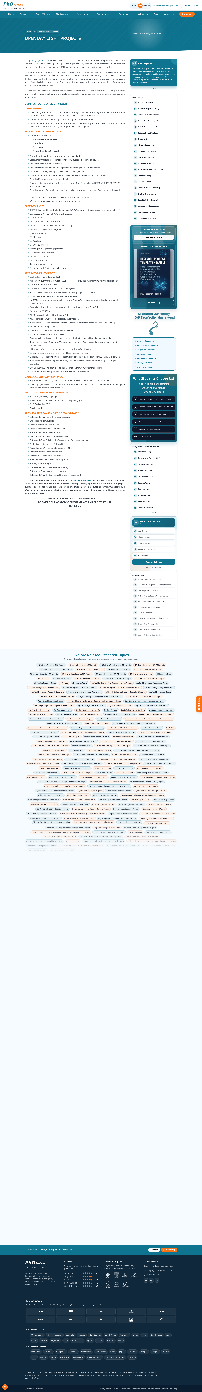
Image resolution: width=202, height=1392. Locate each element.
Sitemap (173, 1388)
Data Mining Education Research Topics (43, 799)
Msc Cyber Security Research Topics (46, 958)
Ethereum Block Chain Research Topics (109, 831)
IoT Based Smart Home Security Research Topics (58, 889)
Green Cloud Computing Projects (108, 858)
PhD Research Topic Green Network (91, 1043)
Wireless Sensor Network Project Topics (156, 1231)
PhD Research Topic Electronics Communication (89, 1038)
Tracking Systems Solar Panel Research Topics (142, 1204)
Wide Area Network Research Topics (45, 1222)
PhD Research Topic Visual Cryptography (156, 1088)
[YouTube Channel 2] (151, 1280)
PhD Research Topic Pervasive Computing (51, 1074)
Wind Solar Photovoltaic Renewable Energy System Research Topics (89, 1222)
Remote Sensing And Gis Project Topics (127, 1124)
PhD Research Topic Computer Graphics (153, 1025)
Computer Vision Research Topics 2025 (160, 764)
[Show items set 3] (155, 512)
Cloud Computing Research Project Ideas (116, 741)
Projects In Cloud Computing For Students (61, 1119)
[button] (153, 88)
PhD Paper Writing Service (148, 631)
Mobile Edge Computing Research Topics (115, 953)
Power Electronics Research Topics (121, 1110)
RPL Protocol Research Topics (131, 1173)
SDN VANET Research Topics (107, 1151)
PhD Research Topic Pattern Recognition (122, 1070)
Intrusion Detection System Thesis (156, 885)
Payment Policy (139, 1388)
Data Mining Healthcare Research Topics (79, 799)
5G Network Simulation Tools (119, 669)
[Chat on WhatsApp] (5, 1387)
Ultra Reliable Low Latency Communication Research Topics (115, 1209)
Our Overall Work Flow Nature (78, 1003)
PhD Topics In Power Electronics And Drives (52, 1106)
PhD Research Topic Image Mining (154, 1043)
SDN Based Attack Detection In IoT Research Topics (123, 1146)
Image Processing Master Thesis (146, 871)
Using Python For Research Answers (157, 1209)
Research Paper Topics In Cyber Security (94, 1137)
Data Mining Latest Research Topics (113, 799)
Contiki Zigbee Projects (36, 777)
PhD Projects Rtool (47, 1016)
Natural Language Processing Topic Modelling (89, 971)
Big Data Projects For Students (133, 710)
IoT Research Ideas (90, 894)
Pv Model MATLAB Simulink (91, 1119)
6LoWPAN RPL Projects (61, 678)
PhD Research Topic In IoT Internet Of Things (88, 1052)
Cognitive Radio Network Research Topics (54, 755)
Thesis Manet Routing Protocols (80, 1200)
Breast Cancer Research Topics (97, 723)
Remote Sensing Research (156, 1124)
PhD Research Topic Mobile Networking (123, 1061)
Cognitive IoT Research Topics (99, 750)
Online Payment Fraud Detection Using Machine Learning (60, 998)
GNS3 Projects (86, 858)
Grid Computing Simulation (47, 862)
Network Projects (45, 976)
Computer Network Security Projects (47, 759)
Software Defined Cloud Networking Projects (44, 1182)
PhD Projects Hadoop (124, 1011)
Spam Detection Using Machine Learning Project (152, 1191)
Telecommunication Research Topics (112, 1195)
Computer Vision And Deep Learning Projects (122, 764)
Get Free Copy (153, 302)
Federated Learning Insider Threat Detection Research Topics (152, 840)
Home (11, 14)
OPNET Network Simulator (129, 998)
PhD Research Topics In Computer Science (60, 1097)
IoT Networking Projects (69, 894)
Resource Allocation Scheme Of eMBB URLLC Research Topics (53, 1173)
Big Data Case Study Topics (39, 710)
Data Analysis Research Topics (105, 795)
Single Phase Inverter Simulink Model (143, 1160)
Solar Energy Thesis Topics (97, 1186)
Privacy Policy (105, 1388)
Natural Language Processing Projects (155, 967)
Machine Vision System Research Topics (139, 925)
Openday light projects (80, 480)
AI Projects (64, 683)
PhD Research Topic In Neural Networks (147, 1065)
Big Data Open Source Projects (88, 710)
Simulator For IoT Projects (54, 1160)
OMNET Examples (137, 994)
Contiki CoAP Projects (102, 768)
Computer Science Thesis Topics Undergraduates (82, 764)
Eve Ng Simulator (135, 831)
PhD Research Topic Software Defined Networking (153, 1079)
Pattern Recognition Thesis (44, 1007)
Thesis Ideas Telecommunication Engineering (115, 1200)
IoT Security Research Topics (159, 894)
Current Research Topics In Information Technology (64, 786)
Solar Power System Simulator (43, 1191)
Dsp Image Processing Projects (157, 822)
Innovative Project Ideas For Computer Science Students (140, 880)
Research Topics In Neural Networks (142, 1164)
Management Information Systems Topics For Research (97, 930)
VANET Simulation (81, 1213)
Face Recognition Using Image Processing (142, 835)
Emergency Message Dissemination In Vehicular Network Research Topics (61, 831)
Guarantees (124, 14)
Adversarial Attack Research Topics (117, 678)
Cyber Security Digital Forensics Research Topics (55, 790)
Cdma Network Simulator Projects (44, 732)
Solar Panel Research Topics (155, 1186)
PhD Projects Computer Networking (67, 1011)
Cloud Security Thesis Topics (54, 750)
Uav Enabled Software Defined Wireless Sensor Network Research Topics (59, 1209)
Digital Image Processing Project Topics (44, 817)
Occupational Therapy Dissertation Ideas (94, 994)
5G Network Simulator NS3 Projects (44, 674)
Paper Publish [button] (83, 14)
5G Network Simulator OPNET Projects (111, 674)
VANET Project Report (45, 1213)
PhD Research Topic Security (156, 1074)
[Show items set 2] (153, 512)
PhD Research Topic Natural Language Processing (58, 1065)
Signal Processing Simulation (87, 1155)
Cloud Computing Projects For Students (152, 737)
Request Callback (154, 562)
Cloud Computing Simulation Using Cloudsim (50, 746)
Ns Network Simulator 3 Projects (68, 989)
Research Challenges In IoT (149, 1128)
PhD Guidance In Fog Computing (155, 1007)
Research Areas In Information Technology (118, 1128)
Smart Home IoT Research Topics (123, 1177)
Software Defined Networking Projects (160, 1182)
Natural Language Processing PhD (85, 967)
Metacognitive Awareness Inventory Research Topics (151, 944)
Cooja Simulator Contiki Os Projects (93, 777)
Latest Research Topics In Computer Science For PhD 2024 (58, 907)
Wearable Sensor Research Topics (143, 1218)
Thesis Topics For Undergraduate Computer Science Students (66, 1204)
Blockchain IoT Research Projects (80, 719)
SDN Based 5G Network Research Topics (83, 1146)
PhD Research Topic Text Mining (161, 1083)
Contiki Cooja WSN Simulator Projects (77, 773)
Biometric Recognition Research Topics (120, 714)
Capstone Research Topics (152, 728)
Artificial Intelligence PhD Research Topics (79, 687)
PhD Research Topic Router (104, 1074)
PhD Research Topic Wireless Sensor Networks (154, 1092)
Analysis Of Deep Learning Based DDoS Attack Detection (100, 696)
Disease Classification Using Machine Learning (51, 822)
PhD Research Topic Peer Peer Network (157, 1070)
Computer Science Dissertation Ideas (154, 759)
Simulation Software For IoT (160, 1155)
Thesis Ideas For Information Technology (48, 1200)
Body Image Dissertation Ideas (109, 719)
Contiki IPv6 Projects (104, 773)
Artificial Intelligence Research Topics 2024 (84, 692)
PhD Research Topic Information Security (121, 1047)
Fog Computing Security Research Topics (95, 849)
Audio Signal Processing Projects (50, 701)
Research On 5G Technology (105, 1133)
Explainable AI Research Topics (158, 831)
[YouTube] (146, 1280)
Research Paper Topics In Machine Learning (131, 1137)
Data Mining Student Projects (159, 804)
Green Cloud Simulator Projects (137, 858)
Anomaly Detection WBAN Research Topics (57, 696)
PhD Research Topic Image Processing (41, 1047)
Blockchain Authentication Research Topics (46, 719)
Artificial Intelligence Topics (160, 692)
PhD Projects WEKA (85, 1016)
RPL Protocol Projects (107, 1173)
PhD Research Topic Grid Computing (123, 1043)
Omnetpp (168, 994)
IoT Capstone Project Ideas (91, 889)
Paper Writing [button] (42, 14)
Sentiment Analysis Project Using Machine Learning (51, 1155)
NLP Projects (128, 985)
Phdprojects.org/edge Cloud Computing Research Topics (68, 826)
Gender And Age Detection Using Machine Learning (91, 853)
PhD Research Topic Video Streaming (121, 1088)
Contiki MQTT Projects (124, 773)
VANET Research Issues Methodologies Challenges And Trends (54, 1218)
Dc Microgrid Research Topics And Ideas (52, 808)
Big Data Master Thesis (63, 710)
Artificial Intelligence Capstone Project (44, 687)
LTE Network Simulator (67, 921)
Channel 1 (134, 5)
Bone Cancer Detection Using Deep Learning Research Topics (149, 719)
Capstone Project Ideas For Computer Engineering (47, 728)
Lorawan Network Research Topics (40, 921)
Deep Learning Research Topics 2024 (41, 813)
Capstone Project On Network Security (122, 728)
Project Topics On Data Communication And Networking (116, 1115)
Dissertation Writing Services (149, 597)
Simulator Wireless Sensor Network (82, 1160)
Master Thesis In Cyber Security (59, 935)
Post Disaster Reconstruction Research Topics (149, 1106)
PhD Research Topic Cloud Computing (77, 1025)
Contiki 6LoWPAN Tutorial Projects (77, 768)
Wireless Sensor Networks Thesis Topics (125, 1240)
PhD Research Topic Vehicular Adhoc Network (85, 1088)
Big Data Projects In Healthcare (161, 710)
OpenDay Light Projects (38, 60)
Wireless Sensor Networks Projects (92, 1240)
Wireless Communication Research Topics (89, 1231)
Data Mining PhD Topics (140, 799)
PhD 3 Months (143, 636)
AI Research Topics (79, 683)
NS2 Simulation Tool (135, 989)
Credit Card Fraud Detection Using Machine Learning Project (62, 782)
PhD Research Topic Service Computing (44, 1079)
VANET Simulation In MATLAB (103, 1213)
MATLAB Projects (56, 944)
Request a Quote (154, 237)
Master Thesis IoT (83, 935)
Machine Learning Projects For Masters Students (100, 925)
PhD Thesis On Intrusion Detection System (43, 1101)
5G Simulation (43, 678)
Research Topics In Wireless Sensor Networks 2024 (109, 1168)
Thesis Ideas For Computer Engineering (146, 1195)
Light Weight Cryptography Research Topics (138, 912)
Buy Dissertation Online (147, 581)
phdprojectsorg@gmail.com (159, 1270)
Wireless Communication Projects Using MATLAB (50, 1231)
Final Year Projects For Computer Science (123, 844)
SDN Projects (87, 1151)
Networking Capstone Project (117, 980)
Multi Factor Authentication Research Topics (118, 958)
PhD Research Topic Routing (130, 1074)
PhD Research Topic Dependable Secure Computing (65, 1034)
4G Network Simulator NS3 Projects (82, 665)
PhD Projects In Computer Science (98, 1011)
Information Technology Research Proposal (97, 880)
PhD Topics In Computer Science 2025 (120, 1101)
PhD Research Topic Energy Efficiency (126, 1038)
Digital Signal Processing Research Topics (156, 817)
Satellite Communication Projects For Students (53, 1177)
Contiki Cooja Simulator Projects (149, 768)
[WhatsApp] (157, 1280)
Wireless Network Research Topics (123, 1231)
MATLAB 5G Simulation (83, 939)
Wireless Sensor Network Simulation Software (61, 1236)
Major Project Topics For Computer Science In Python (51, 930)
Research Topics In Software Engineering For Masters (64, 1168)
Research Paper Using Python (163, 1137)
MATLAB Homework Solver (133, 939)
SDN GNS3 (74, 1151)
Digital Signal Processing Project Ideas (79, 817)
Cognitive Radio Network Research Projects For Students (137, 750)
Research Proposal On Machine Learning (153, 1142)
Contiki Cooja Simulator (124, 768)
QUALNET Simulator (114, 1119)
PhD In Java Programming (39, 1011)
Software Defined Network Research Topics (82, 1182)
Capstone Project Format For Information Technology (134, 723)
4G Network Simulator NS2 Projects (51, 665)
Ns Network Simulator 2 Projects (39, 989)
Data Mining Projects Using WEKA (75, 804)
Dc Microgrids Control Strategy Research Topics (90, 808)
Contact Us (169, 14)
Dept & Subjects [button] (104, 14)
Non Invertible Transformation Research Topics (155, 985)
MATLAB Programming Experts (159, 939)
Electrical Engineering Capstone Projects (140, 826)
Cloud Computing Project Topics (96, 737)
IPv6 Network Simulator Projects (81, 903)
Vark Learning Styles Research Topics (150, 1213)
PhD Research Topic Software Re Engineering (45, 1083)
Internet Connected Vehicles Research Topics (49, 885)
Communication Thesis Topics (152, 755)
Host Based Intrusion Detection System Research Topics (102, 867)
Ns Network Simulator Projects (97, 989)
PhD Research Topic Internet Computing (51, 1052)
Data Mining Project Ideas (164, 799)
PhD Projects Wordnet (105, 1016)
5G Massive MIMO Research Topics (89, 669)
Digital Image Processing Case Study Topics (158, 813)
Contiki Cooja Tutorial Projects (46, 773)
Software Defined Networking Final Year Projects (122, 1182)
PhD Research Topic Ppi (80, 1074)
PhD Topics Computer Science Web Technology (157, 1101)
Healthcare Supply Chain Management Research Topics (144, 862)
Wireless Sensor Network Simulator (97, 1236)
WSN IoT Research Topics (155, 1240)
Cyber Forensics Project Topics (146, 786)
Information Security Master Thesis (159, 876)
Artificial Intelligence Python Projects (158, 687)
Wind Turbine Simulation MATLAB (158, 1222)
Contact (154, 1249)
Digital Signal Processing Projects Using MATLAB (117, 817)
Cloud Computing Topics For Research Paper (112, 746)
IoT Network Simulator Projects (44, 894)
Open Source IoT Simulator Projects (101, 998)
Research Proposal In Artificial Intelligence (94, 1142)
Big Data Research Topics (91, 714)
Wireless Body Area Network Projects (49, 1227)
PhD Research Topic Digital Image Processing (139, 1034)
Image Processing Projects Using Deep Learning (47, 876)
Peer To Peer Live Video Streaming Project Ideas (120, 1007)
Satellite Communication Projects (159, 1173)
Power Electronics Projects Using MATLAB (44, 1110)
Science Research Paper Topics (52, 1146)
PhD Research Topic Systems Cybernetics (83, 1083)
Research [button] (24, 14)
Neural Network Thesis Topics (89, 985)
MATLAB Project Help (38, 944)
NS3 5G (150, 989)
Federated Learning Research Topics (41, 844)
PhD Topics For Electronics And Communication (82, 1101)
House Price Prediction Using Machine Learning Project (149, 867)
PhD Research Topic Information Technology (158, 1047)
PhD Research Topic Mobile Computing (89, 1061)
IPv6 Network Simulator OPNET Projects (48, 903)
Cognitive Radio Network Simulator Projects (91, 755)
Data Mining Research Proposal (131, 804)
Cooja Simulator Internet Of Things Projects (157, 777)
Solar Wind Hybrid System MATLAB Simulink (111, 1191)
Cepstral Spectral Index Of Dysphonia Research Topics (82, 732)
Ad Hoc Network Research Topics (87, 678)
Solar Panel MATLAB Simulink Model (126, 1186)
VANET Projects (64, 1213)
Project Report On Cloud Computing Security (53, 1115)
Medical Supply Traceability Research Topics (109, 944)
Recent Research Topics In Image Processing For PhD (56, 1124)
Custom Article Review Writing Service (153, 586)
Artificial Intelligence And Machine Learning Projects (111, 683)
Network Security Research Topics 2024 (125, 976)
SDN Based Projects (154, 1146)
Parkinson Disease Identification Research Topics (147, 1003)
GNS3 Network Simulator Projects (64, 858)
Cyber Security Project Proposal (90, 790)
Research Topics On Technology (146, 1168)
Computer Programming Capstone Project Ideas (116, 759)
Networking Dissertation (142, 980)
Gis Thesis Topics (161, 853)
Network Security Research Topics (93, 976)
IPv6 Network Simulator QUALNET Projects (114, 903)
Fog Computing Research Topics (62, 849)
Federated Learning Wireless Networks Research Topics (81, 844)
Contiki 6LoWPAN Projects (50, 768)
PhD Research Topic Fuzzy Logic (157, 1038)
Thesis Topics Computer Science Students (153, 1200)
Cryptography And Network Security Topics (146, 782)
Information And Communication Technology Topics (121, 876)
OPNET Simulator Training (154, 998)
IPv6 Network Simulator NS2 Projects (81, 898)
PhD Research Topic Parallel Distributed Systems (83, 1070)
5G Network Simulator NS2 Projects (148, 669)
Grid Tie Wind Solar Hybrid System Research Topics (82, 862)
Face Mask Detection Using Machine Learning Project (100, 835)
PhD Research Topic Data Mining (152, 1029)
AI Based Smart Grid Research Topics (149, 678)
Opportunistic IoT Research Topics (48, 1003)
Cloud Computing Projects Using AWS (51, 741)
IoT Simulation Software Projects (50, 898)
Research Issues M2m (81, 1133)
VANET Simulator (125, 1213)
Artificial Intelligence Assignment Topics (152, 683)
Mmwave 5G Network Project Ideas (153, 949)
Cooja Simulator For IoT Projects (123, 777)
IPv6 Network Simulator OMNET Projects (148, 898)
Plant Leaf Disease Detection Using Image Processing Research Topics (100, 1106)
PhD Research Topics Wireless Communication (140, 1097)
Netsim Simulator (118, 971)
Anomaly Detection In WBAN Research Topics (143, 696)
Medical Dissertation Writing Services (152, 620)
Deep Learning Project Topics (153, 808)
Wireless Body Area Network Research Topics (85, 1227)
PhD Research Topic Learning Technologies (127, 1052)
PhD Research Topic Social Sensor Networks (81, 1079)
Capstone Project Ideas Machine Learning (87, 728)
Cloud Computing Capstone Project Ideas (155, 732)
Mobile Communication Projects (82, 953)
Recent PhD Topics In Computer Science (141, 1119)
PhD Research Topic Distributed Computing (49, 1038)
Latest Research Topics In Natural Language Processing (106, 907)
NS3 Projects (35, 994)
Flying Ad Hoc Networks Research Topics (159, 844)
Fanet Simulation (72, 840)
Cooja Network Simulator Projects (62, 777)
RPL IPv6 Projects (88, 1173)
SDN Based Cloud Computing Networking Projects (141, 1151)
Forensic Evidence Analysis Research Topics (157, 849)
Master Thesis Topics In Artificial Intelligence (111, 935)
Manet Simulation (130, 930)
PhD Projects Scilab (66, 1016)
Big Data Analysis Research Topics (91, 705)
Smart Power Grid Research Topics (153, 1177)
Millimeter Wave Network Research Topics (75, 949)
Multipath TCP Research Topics (146, 962)
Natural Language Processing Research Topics (49, 971)
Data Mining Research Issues (103, 804)
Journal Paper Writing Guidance (150, 608)
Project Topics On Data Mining (154, 1115)
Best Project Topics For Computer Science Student (54, 705)
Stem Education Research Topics (52, 1195)
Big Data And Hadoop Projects (120, 705)
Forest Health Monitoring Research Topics (50, 853)
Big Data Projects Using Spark (41, 714)
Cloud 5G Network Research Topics (121, 732)
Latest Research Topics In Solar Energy (62, 912)
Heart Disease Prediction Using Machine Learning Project (53, 867)
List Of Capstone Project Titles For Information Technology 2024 (63, 916)
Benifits (165, 1388)
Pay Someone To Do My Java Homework (109, 1003)
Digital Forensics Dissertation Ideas (123, 813)
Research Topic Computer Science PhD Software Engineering (70, 1164)
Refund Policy (154, 1388)
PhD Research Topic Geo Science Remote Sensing (53, 1043)
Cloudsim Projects (76, 750)
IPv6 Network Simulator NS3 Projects (114, 898)
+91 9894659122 (154, 1274)
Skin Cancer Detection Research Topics (91, 1177)
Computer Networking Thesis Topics (80, 759)
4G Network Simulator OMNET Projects (116, 665)
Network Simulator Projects (91, 980)
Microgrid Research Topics (45, 949)
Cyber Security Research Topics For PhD (150, 790)
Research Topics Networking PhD (111, 1164)
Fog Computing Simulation (125, 849)
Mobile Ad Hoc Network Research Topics (50, 953)
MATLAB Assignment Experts (107, 939)
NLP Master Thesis (112, 985)
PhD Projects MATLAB (144, 1011)
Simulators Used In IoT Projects (112, 1160)
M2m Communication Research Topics (62, 925)
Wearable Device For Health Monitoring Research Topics (104, 1218)
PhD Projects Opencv (165, 1011)
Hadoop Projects (112, 862)
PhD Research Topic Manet (48, 1056)
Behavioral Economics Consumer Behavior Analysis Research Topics (94, 701)
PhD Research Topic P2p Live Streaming (44, 1070)
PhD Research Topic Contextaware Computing (55, 1029)
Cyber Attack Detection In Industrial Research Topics (109, 786)
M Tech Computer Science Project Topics (159, 921)
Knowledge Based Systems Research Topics (152, 903)
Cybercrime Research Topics (78, 795)
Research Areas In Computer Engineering (80, 1128)
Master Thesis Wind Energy (144, 935)
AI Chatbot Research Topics (45, 683)
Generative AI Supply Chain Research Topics (133, 853)
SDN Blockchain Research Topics (53, 1151)
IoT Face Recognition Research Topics (120, 889)
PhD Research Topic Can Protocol (45, 1025)
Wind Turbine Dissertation (130, 1222)
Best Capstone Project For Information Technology (144, 701)
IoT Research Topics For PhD (133, 894)
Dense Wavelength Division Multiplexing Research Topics (82, 813)
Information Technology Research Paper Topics (58, 880)
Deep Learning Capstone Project (125, 808)
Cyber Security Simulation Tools (50, 795)
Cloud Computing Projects (123, 737)
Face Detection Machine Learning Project (60, 835)
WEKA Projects (166, 1218)
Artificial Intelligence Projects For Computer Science (120, 687)
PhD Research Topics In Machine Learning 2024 (99, 1097)
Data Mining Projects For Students (44, 804)
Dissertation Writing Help (148, 592)
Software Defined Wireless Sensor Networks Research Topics (59, 1186)
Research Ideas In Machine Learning (54, 1133)
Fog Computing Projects (37, 849)
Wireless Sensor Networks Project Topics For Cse (56, 1240)
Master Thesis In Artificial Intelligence (156, 930)
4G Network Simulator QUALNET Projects (56, 669)
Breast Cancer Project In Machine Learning (64, 723)
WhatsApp (188, 14)
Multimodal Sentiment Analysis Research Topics (111, 962)
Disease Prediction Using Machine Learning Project (94, 822)
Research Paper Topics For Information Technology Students (50, 1137)
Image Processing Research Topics (83, 876)
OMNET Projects (120, 994)
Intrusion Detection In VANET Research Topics (121, 885)
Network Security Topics (154, 976)
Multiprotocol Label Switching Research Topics (50, 967)
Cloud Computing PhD (71, 737)
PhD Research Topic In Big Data (79, 1020)
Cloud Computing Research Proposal (150, 741)
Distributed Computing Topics (129, 822)
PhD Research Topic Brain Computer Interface (152, 1020)
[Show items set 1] (152, 512)
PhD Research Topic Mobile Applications (148, 1056)
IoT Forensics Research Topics (151, 889)
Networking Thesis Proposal (62, 985)
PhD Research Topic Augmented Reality (47, 1020)
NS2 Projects (118, 989)
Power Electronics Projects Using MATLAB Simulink (84, 1110)
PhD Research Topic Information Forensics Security (80, 1047)
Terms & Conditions (121, 1388)
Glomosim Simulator (39, 858)
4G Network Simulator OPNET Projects (150, 665)
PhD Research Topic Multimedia (155, 1061)
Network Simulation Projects (41, 980)
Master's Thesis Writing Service (150, 614)
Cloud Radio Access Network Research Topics (151, 746)
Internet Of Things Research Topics (85, 885)
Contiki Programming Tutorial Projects (152, 773)
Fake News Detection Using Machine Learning (44, 840)
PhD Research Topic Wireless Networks (116, 1092)
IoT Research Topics (109, 894)
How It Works (142, 14)
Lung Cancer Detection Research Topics (123, 921)
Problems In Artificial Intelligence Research (157, 1110)
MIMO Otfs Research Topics (107, 949)
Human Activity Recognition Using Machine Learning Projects (67, 871)
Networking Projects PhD (38, 985)
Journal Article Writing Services (150, 603)
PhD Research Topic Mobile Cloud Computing (52, 1061)
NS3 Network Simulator (166, 989)
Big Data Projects (110, 710)
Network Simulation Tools (67, 980)
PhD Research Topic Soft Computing (116, 1079)
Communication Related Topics (124, 755)
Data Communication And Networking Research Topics (142, 795)
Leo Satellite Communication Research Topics (99, 912)
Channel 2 (146, 5)
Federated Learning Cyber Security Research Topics (104, 840)
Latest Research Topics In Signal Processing (149, 907)
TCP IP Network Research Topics (81, 1195)
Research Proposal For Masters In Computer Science (53, 1142)
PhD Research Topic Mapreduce (75, 1056)
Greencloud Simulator (162, 858)
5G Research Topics (164, 674)
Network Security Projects (66, 976)
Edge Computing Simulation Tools (107, 826)
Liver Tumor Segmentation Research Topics (109, 916)
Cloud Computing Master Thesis (46, 737)
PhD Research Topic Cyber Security (121, 1029)
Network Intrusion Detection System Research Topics (150, 971)
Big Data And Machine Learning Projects (151, 705)
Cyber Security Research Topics (118, 790)
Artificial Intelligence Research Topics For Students (125, 692)
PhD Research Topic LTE (157, 1052)
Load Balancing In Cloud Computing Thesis (147, 916)
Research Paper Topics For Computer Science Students (141, 1133)
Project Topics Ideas (82, 1115)
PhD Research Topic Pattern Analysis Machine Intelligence (105, 1065)
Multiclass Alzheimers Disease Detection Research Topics (66, 962)
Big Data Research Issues (67, 714)
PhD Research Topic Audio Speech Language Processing (140, 1016)
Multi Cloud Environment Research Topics (81, 958)
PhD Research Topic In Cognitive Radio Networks (115, 1025)
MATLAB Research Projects (78, 944)
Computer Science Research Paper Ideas (43, 764)
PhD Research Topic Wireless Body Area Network (78, 1092)
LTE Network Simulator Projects (92, 921)
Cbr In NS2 (170, 728)
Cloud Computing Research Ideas (83, 741)
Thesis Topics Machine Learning (106, 1204)
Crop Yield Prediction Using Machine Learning (108, 782)
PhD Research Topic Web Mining (42, 1092)
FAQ (156, 14)
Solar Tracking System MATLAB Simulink (74, 1191)
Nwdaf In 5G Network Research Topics (59, 994)
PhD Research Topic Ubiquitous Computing (47, 1088)
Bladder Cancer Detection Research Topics (155, 714)
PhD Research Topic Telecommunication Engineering (124, 1083)
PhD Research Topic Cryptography (90, 1029)
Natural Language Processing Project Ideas (119, 967)
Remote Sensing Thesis (51, 1128)
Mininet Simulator (129, 949)
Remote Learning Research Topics (94, 1124)
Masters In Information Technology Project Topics (50, 939)
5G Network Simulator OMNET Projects (77, 674)
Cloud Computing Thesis (81, 746)
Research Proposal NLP (124, 1142)
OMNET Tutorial (154, 994)
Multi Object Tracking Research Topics (155, 958)
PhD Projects (143, 625)
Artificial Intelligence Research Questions (47, 692)
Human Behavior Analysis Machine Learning (112, 871)
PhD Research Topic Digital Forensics (103, 1034)
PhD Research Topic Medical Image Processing (110, 1056)
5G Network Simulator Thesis (141, 674)
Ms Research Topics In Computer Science (151, 953)
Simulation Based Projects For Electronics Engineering (124, 1155)
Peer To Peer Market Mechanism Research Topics (78, 1007)
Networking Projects (164, 980)
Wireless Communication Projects (154, 1227)
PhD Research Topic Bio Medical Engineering (112, 1020)
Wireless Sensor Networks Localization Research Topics (136, 1236)
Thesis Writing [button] (62, 14)
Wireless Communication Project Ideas (122, 1227)
